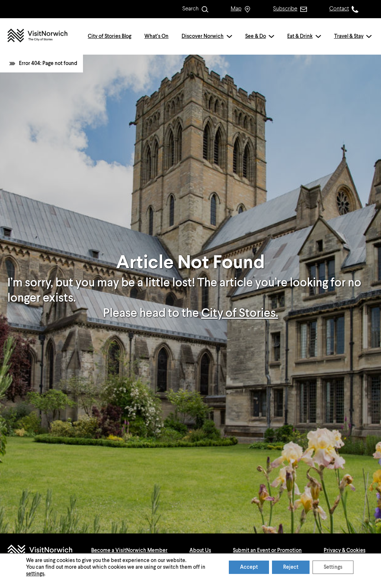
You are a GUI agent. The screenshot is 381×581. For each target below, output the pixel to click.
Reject (290, 567)
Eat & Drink (300, 36)
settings (35, 574)
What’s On (156, 36)
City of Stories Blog (109, 36)
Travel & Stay (349, 36)
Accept (249, 567)
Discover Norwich (203, 36)
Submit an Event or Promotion (267, 550)
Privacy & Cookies (344, 550)
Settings (333, 567)
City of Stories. (239, 313)
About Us (200, 550)
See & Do (255, 36)
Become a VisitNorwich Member (129, 550)
